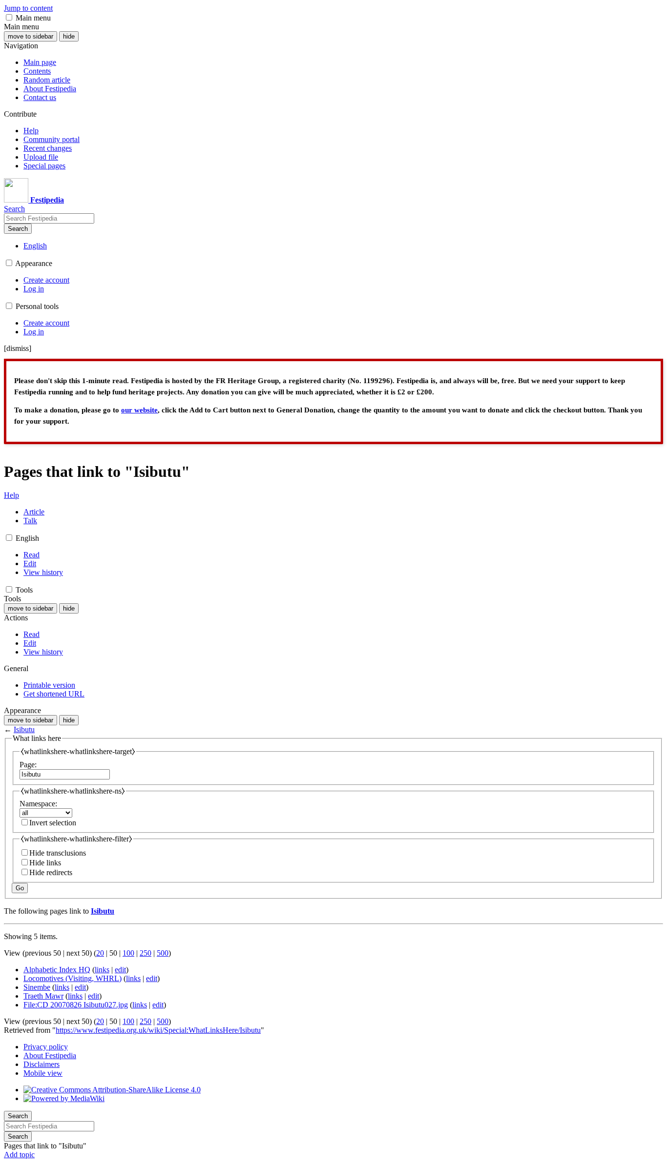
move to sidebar (30, 36)
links (102, 969)
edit (120, 969)
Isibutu (24, 729)
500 (162, 953)
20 (100, 953)
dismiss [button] (17, 348)
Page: (28, 764)
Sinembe (36, 987)
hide (69, 36)
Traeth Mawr (43, 996)
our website (139, 410)
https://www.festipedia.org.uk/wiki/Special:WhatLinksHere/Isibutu (158, 1030)
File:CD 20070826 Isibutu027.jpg (75, 1005)
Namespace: (38, 803)
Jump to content (28, 8)
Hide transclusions (57, 853)
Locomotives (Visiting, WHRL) (72, 978)
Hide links (45, 863)
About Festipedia (49, 1055)
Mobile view (43, 1073)
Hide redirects (50, 872)
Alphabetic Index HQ (56, 969)
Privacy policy (45, 1047)
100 (128, 953)
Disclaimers (41, 1064)
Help (11, 495)
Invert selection (52, 823)
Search (18, 228)
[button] (9, 17)
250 (145, 953)
